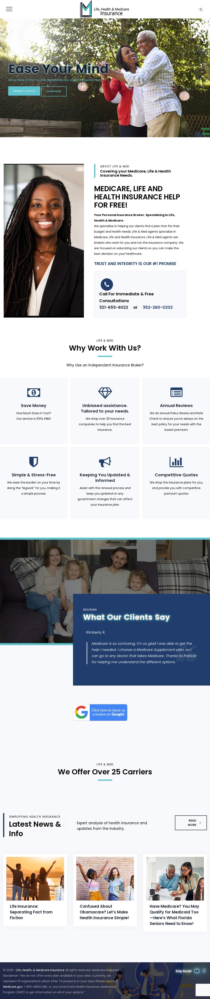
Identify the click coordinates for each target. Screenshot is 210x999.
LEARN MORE (54, 91)
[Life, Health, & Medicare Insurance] (104, 9)
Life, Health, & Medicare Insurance (40, 970)
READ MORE (192, 822)
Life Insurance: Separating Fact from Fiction (31, 912)
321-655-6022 (113, 307)
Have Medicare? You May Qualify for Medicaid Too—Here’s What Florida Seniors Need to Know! (174, 915)
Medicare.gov (12, 987)
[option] (35, 890)
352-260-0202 (158, 307)
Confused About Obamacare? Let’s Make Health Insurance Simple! (104, 912)
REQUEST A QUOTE (24, 91)
